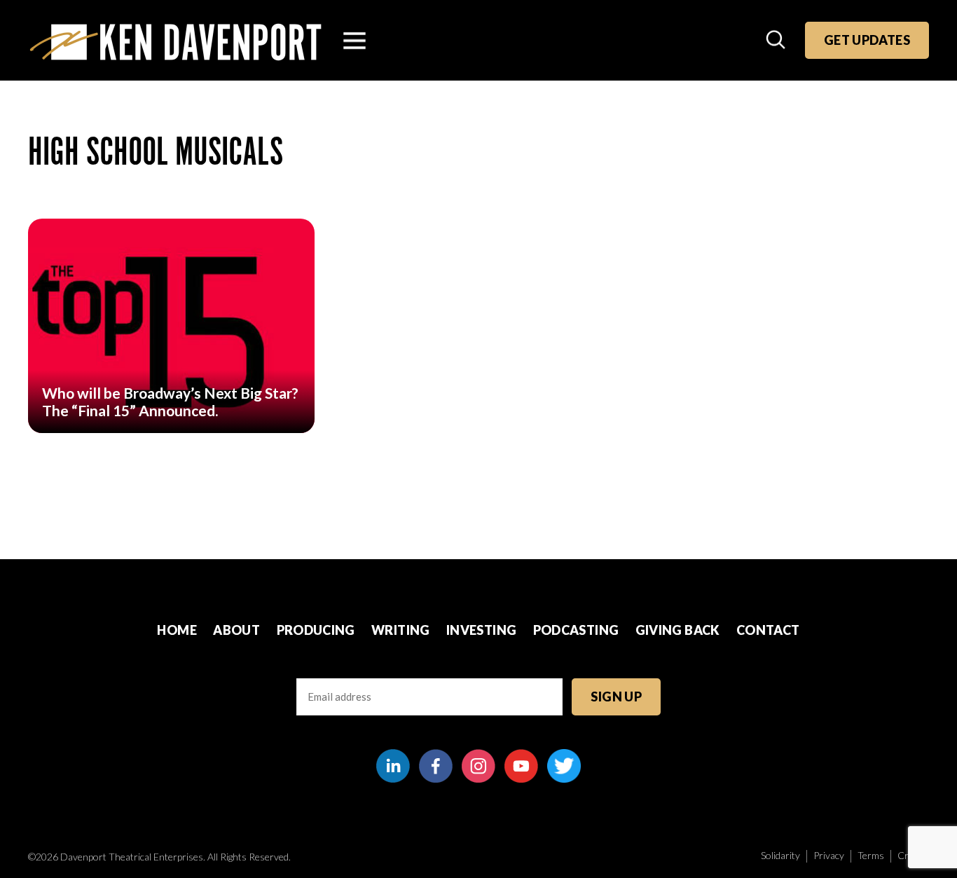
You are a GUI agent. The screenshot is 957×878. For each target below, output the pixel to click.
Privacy (828, 855)
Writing (400, 630)
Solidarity (780, 855)
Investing (481, 630)
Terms (871, 855)
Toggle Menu (354, 40)
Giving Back (677, 630)
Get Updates (867, 40)
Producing (316, 630)
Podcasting (576, 630)
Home (176, 630)
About (236, 630)
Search (777, 40)
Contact (768, 630)
